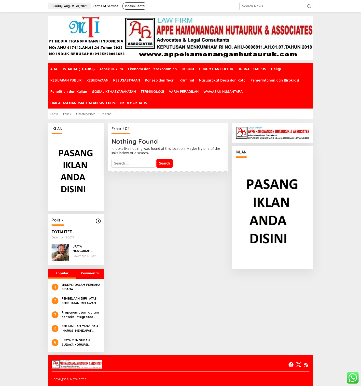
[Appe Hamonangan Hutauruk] (180, 37)
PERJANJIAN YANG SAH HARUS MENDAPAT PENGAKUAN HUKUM (79, 328)
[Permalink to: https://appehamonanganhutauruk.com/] (98, 221)
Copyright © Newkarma (69, 379)
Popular (62, 273)
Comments (90, 273)
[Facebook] (291, 364)
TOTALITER (62, 231)
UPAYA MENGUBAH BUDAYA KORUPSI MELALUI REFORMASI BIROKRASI (85, 248)
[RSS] (306, 364)
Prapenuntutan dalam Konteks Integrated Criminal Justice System (80, 314)
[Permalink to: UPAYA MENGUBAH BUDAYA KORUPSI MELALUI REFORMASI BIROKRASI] (60, 252)
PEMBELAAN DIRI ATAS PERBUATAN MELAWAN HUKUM (79, 300)
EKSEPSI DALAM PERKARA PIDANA (80, 287)
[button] (309, 6)
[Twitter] (298, 364)
